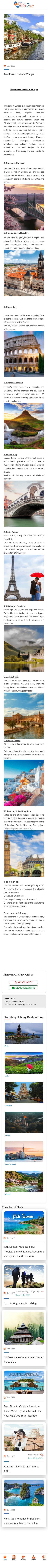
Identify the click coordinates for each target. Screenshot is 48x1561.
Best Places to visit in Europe (19, 74)
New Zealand (10, 1164)
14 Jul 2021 (22, 1295)
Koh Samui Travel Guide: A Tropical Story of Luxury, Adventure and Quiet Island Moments (24, 1251)
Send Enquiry (25, 987)
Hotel (13, 1559)
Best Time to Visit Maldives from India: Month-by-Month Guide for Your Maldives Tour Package (22, 1411)
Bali (6, 1046)
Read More (24, 1264)
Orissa (7, 1135)
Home (5, 1559)
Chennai (8, 1105)
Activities (33, 1559)
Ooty (7, 1076)
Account (44, 1559)
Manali (8, 1194)
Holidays (23, 1559)
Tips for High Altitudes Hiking (20, 1303)
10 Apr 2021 (36, 1458)
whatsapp (24, 981)
